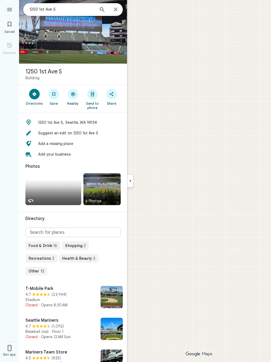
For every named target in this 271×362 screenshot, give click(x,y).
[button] (73, 122)
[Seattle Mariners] (73, 329)
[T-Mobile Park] (73, 298)
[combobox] (62, 9)
